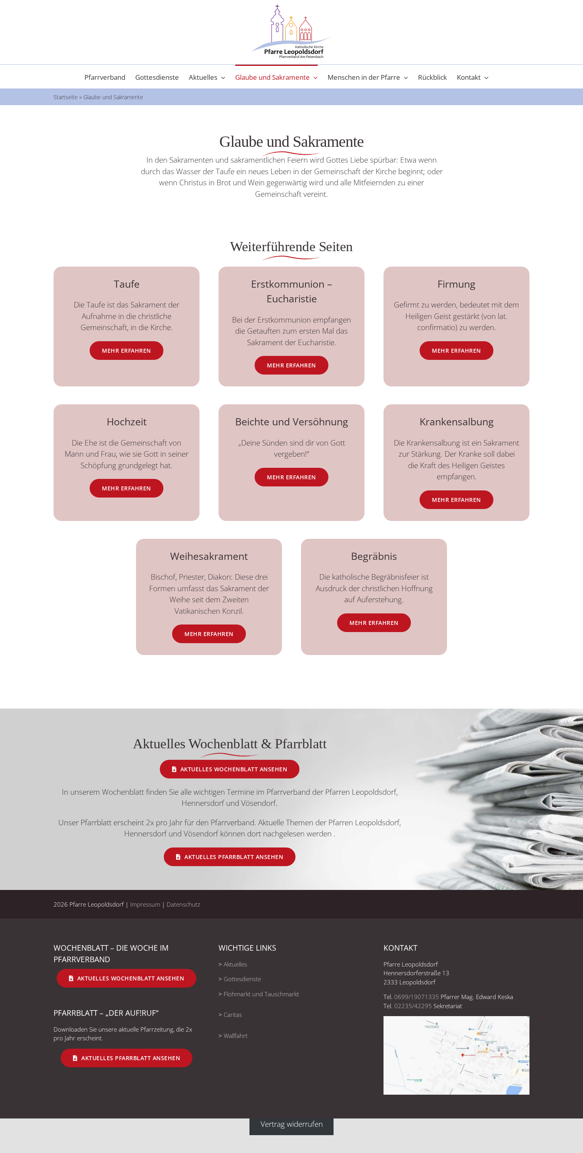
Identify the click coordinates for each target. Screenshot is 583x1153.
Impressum (145, 904)
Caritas (233, 1014)
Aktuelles (235, 964)
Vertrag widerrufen (292, 1124)
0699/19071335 (416, 997)
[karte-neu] (456, 1020)
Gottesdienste (242, 979)
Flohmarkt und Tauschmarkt (261, 994)
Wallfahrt (235, 1036)
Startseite (66, 97)
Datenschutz (183, 904)
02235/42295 (413, 1006)
